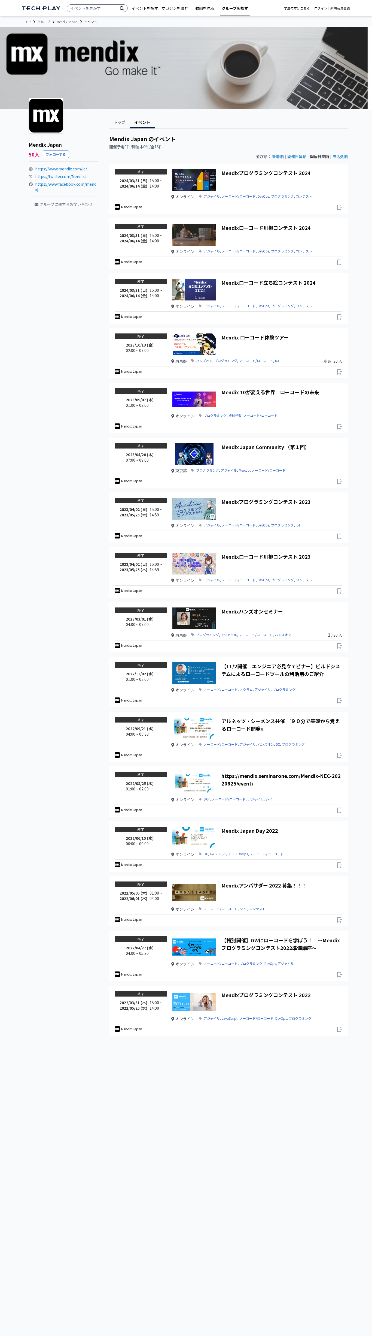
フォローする (56, 154)
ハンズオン (204, 361)
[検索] (122, 8)
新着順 (278, 156)
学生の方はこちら (297, 8)
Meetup (244, 470)
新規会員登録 (340, 8)
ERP (269, 799)
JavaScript (229, 1018)
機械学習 (235, 415)
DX (277, 361)
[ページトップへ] (41, 8)
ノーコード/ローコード (239, 196)
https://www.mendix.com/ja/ (61, 168)
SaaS (243, 909)
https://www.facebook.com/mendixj (66, 186)
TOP (27, 22)
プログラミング (282, 196)
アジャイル (212, 196)
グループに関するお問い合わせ (66, 204)
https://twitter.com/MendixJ (60, 176)
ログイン (320, 8)
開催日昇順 (296, 156)
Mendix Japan (67, 22)
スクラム (246, 689)
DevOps (263, 196)
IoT (298, 525)
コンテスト (304, 196)
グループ (43, 22)
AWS (213, 854)
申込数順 (340, 156)
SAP (207, 799)
